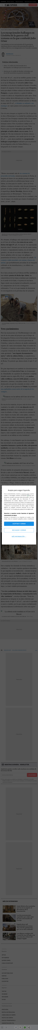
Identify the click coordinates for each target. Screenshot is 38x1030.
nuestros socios (26, 494)
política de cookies (19, 509)
